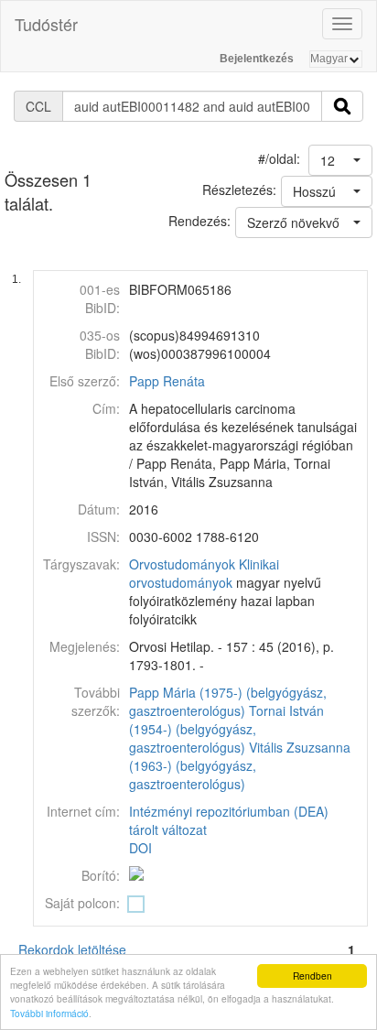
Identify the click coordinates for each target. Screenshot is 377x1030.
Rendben (312, 975)
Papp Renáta (167, 381)
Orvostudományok (182, 564)
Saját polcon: (82, 903)
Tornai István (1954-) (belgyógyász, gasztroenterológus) (226, 728)
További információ (49, 1013)
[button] (340, 160)
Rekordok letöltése (72, 949)
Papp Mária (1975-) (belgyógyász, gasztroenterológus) (228, 701)
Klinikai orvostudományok (204, 573)
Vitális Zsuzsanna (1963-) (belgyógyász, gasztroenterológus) (239, 765)
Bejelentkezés (257, 58)
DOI (140, 848)
